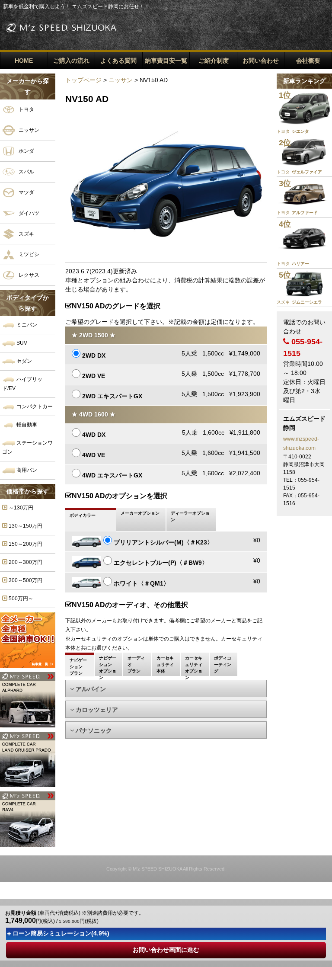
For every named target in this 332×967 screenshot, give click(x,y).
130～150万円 (24, 526)
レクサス (28, 275)
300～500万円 (24, 580)
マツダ (25, 192)
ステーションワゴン (27, 447)
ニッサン (28, 130)
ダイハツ (28, 213)
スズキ (25, 234)
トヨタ (25, 109)
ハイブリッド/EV (22, 383)
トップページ (83, 80)
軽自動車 (26, 425)
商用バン (26, 470)
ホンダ (25, 150)
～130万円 (20, 508)
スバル (25, 171)
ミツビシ (28, 254)
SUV (21, 343)
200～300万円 (24, 562)
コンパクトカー (34, 406)
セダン (23, 361)
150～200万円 (24, 544)
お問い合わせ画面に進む (166, 949)
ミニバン (26, 325)
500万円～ (20, 599)
